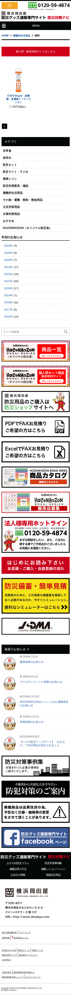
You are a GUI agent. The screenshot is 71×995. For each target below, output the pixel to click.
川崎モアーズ (37, 950)
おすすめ (8, 220)
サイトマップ (24, 932)
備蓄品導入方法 (17, 868)
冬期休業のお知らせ (32, 721)
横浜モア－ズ (24, 950)
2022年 (8, 274)
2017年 (8, 309)
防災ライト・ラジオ (15, 171)
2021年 (8, 281)
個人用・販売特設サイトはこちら (35, 51)
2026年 (8, 245)
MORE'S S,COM (9, 950)
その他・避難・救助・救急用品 (23, 199)
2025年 (8, 252)
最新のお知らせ (15, 649)
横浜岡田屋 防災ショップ (12, 977)
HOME (5, 35)
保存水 (7, 157)
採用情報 (5, 938)
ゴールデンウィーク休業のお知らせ (41, 681)
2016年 (8, 316)
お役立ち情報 (17, 874)
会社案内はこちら (21, 938)
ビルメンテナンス (33, 977)
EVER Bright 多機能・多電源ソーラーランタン (18, 99)
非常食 (7, 150)
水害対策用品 (11, 213)
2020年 (8, 288)
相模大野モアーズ (9, 955)
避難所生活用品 (21, 35)
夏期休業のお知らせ (32, 661)
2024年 (8, 259)
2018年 (8, 302)
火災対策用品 (11, 206)
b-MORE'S (6, 960)
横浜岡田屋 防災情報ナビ (24, 972)
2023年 (8, 267)
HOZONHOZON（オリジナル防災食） (27, 227)
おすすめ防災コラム (18, 863)
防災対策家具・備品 (15, 185)
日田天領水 (6, 972)
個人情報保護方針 (9, 932)
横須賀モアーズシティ (28, 955)
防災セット (10, 164)
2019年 (8, 295)
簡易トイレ (10, 178)
